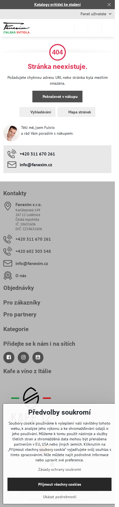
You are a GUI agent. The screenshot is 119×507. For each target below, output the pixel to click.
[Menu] (108, 27)
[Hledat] (81, 27)
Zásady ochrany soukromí (59, 469)
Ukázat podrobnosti (59, 496)
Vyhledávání (40, 112)
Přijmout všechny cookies (59, 484)
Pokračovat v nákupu (60, 96)
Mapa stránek (79, 112)
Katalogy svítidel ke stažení (57, 4)
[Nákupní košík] (94, 27)
